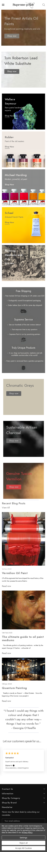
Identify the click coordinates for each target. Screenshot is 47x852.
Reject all (24, 843)
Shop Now (9, 115)
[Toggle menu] (3, 4)
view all (6, 507)
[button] (11, 36)
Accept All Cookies (23, 848)
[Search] (43, 5)
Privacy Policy (27, 832)
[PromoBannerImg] (23, 149)
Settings (23, 837)
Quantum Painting (14, 688)
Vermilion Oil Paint (15, 573)
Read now (6, 586)
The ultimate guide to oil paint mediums (23, 638)
